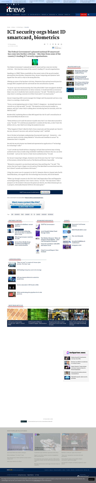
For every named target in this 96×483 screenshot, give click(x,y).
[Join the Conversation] (44, 44)
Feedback (68, 470)
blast (22, 214)
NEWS (8, 14)
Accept (91, 479)
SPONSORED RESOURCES (45, 220)
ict (31, 214)
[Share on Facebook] (50, 44)
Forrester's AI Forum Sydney (78, 225)
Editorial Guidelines (58, 470)
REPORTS (44, 14)
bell (12, 214)
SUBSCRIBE (83, 14)
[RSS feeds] (18, 4)
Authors (64, 470)
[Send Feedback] (55, 44)
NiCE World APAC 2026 (79, 230)
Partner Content (15, 220)
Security (27, 27)
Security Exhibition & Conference (78, 242)
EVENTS (66, 14)
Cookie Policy (36, 481)
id (34, 214)
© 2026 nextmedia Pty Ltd (18, 470)
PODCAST (60, 14)
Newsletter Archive (79, 470)
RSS (88, 470)
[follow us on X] (9, 4)
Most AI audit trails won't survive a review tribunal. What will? (40, 421)
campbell (27, 214)
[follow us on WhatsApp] (16, 4)
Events (66, 220)
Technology (20, 27)
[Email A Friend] (58, 44)
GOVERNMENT (16, 14)
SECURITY (23, 14)
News (13, 27)
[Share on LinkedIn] (53, 44)
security (38, 214)
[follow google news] (13, 4)
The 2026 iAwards (77, 236)
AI (28, 14)
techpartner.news (22, 475)
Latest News (5, 1)
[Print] (61, 44)
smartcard (44, 214)
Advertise (73, 470)
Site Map (85, 470)
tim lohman (50, 214)
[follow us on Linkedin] (7, 4)
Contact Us (46, 470)
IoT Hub (37, 475)
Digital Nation (30, 475)
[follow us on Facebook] (11, 4)
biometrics (17, 214)
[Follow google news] (56, 47)
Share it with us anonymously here (34, 197)
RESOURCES (52, 14)
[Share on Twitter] (47, 44)
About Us (51, 470)
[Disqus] (34, 348)
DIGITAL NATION (34, 14)
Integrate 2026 (76, 245)
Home (8, 27)
